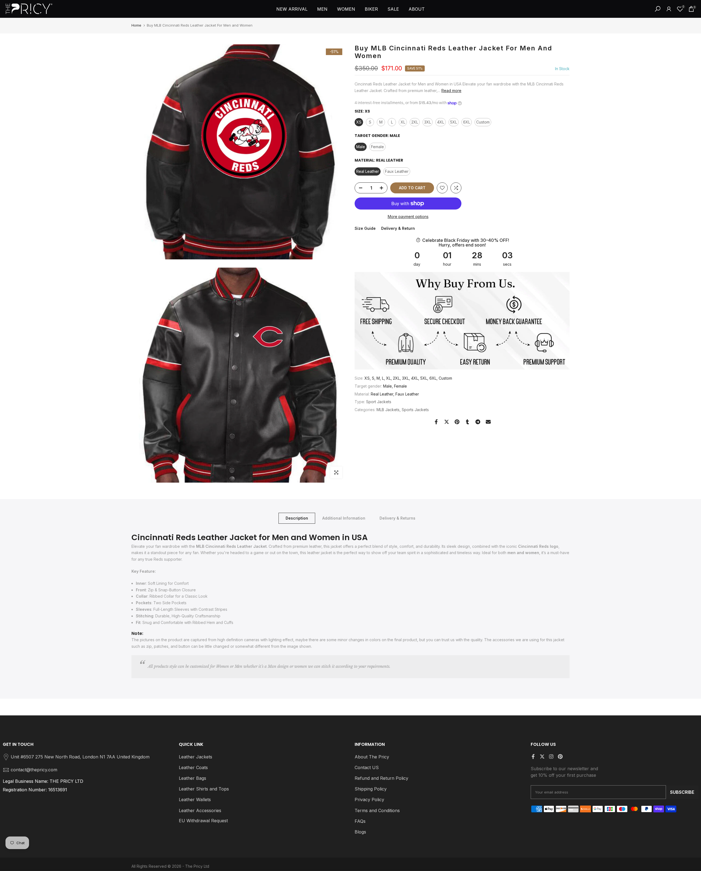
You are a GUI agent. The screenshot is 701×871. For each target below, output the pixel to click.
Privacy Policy (369, 799)
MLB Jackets (388, 409)
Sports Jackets (415, 409)
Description (297, 518)
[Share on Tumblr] (467, 422)
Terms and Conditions (377, 810)
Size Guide (365, 228)
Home (136, 25)
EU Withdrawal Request (203, 820)
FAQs (360, 821)
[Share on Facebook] (436, 422)
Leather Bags (192, 778)
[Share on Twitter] (446, 422)
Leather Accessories (200, 810)
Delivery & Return (398, 228)
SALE (393, 9)
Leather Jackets (195, 757)
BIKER (371, 9)
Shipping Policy (371, 789)
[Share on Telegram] (477, 422)
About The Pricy (372, 757)
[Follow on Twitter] (542, 756)
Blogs (360, 832)
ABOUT (417, 9)
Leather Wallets (195, 799)
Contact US (367, 767)
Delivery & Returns (397, 518)
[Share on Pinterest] (457, 422)
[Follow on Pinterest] (560, 756)
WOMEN (346, 9)
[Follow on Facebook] (533, 756)
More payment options (408, 216)
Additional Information (343, 518)
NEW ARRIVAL (292, 9)
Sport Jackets (378, 401)
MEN (322, 9)
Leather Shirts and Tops (204, 789)
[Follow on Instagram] (551, 756)
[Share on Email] (488, 422)
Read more (451, 90)
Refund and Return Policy (381, 778)
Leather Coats (193, 767)
